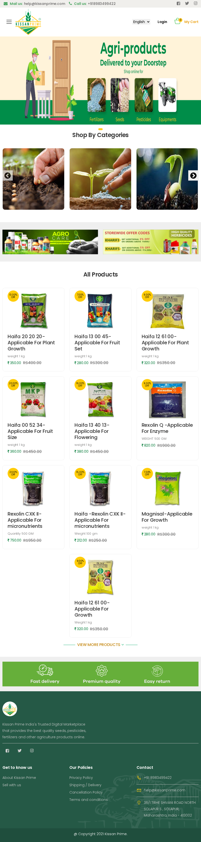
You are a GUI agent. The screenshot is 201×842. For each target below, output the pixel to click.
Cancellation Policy (86, 792)
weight (16, 356)
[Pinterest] (195, 3)
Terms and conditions (88, 799)
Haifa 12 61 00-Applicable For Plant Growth (165, 342)
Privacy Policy (81, 777)
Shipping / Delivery (85, 785)
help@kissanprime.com (164, 790)
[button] (178, 22)
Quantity (21, 533)
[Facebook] (178, 3)
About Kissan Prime (19, 777)
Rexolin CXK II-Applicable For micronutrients (25, 520)
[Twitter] (187, 3)
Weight (86, 533)
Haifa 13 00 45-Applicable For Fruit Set (97, 342)
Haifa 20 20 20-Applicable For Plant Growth (31, 342)
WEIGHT (154, 438)
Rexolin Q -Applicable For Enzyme (167, 428)
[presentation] (7, 175)
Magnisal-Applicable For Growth (167, 516)
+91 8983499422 (158, 777)
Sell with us (11, 785)
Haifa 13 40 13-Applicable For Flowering (92, 431)
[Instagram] (32, 751)
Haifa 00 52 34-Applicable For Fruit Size (30, 431)
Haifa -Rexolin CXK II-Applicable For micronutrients (100, 520)
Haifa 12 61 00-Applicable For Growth (92, 608)
